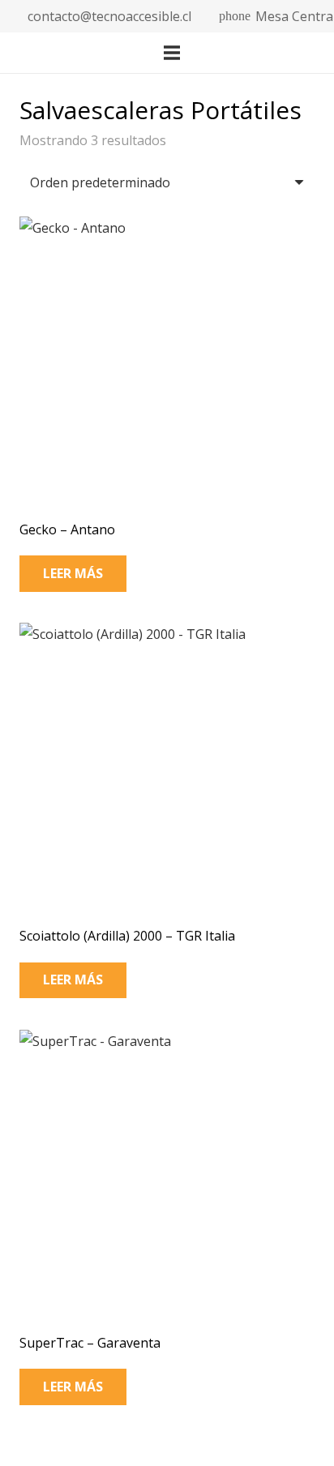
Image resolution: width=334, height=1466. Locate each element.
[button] (243, 52)
